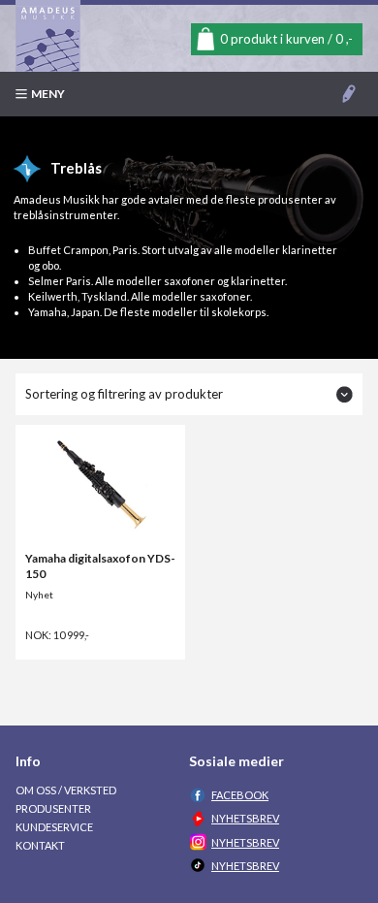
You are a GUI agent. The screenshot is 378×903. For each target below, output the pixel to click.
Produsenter (53, 808)
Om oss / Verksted (66, 790)
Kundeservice (54, 827)
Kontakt (40, 845)
